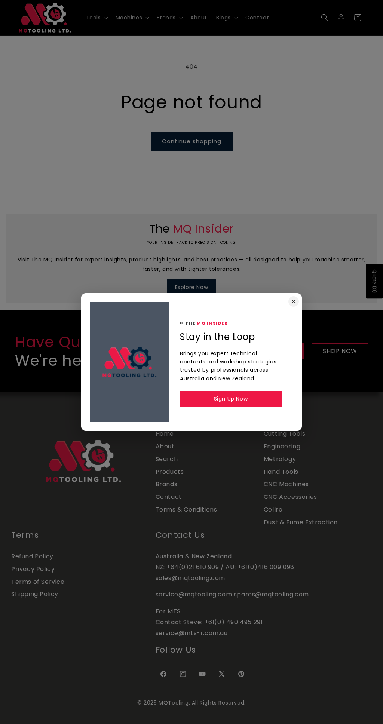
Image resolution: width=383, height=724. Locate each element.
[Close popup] (293, 301)
